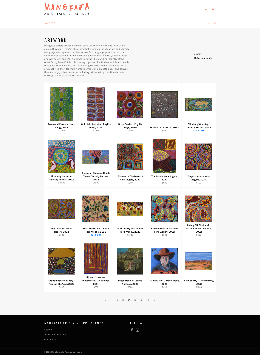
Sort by (197, 54)
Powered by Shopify (73, 352)
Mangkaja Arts (57, 352)
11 (118, 300)
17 (148, 300)
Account (212, 23)
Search (48, 329)
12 (123, 300)
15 (141, 300)
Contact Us (50, 339)
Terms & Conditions (55, 334)
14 (135, 300)
